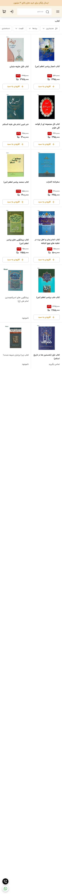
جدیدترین (50, 28)
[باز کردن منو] (57, 11)
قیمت (21, 28)
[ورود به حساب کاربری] (12, 11)
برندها (34, 28)
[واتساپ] (5, 889)
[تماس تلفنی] (5, 881)
